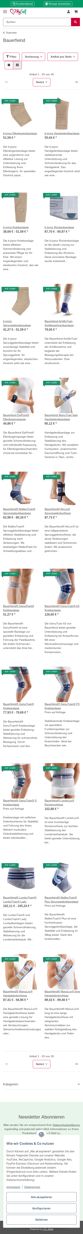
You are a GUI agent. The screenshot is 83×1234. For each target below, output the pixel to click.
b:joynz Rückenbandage (59, 227)
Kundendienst (24, 3)
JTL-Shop (48, 1229)
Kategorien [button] (10, 1084)
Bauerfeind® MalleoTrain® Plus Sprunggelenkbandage (61, 899)
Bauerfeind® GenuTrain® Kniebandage (18, 706)
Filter (12, 56)
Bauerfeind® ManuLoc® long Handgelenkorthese (62, 993)
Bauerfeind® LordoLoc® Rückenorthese (59, 802)
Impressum (13, 1187)
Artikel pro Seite (61, 56)
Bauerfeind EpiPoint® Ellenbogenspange (16, 417)
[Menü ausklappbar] (5, 10)
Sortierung (32, 56)
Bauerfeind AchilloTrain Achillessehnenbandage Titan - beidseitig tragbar (59, 323)
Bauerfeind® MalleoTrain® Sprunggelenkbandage (19, 511)
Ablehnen (41, 1219)
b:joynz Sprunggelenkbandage (17, 323)
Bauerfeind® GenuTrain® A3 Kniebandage (62, 608)
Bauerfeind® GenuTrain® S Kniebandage (19, 802)
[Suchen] (75, 22)
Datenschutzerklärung (66, 1124)
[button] (68, 12)
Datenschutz (32, 1187)
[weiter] (76, 82)
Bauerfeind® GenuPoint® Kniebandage (18, 608)
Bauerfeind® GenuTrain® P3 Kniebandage (62, 706)
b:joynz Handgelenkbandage (62, 133)
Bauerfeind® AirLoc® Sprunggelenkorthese (58, 511)
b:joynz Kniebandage (16, 227)
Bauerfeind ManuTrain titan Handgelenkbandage (61, 417)
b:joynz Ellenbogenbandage (20, 133)
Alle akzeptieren (41, 1197)
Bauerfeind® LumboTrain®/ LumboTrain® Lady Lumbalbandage (19, 900)
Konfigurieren (41, 1208)
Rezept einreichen (59, 3)
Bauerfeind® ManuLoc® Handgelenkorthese (17, 993)
